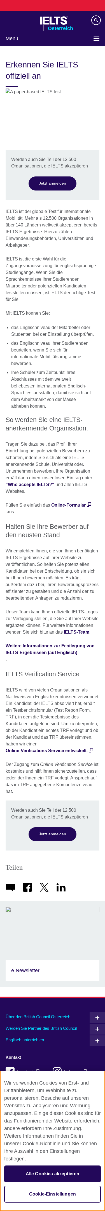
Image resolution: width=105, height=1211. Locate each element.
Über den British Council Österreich (38, 1016)
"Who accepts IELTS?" (30, 484)
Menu (12, 38)
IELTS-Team (76, 632)
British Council (20, 20)
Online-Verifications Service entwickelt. (47, 750)
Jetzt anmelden (52, 183)
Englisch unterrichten (25, 1039)
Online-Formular (68, 505)
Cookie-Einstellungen (52, 1194)
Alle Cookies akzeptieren (53, 1173)
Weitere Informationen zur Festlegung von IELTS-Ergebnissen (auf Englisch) (50, 649)
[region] (52, 1141)
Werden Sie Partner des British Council (41, 1028)
